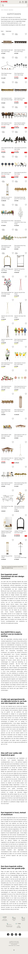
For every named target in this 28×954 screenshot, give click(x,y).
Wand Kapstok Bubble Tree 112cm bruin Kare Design (19, 508)
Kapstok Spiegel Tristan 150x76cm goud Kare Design (6, 533)
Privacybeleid (14, 944)
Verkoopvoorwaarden (14, 942)
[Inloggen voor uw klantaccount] (20, 2)
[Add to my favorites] (13, 34)
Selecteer (8, 31)
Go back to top (9, 568)
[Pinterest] (16, 934)
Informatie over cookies (14, 945)
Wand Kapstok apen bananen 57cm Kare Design (5, 411)
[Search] (3, 5)
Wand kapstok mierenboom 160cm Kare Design (20, 222)
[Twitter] (12, 934)
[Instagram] (20, 934)
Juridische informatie (14, 941)
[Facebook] (8, 934)
